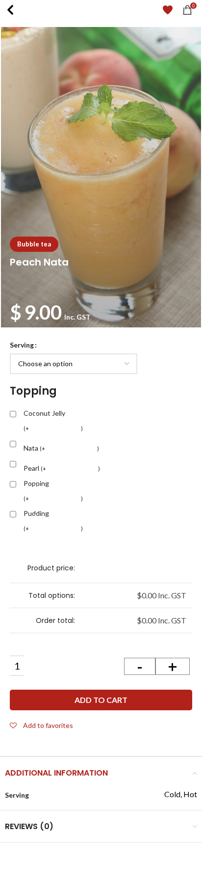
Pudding (53, 521)
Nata (61, 446)
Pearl (62, 466)
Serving (22, 345)
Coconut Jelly (53, 421)
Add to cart (101, 699)
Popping (53, 491)
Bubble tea (34, 244)
